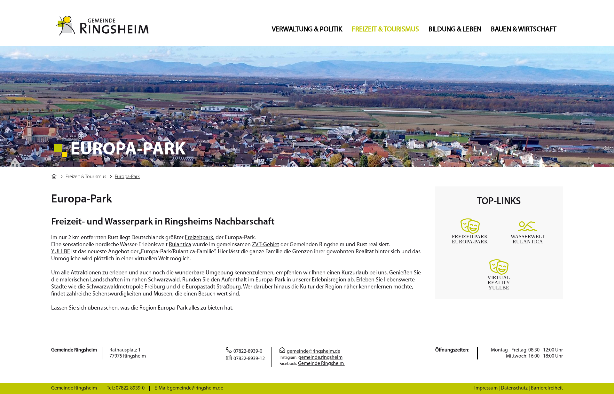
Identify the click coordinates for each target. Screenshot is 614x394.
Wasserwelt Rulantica (528, 239)
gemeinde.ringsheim (320, 357)
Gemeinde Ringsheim (321, 363)
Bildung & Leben (455, 29)
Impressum (486, 388)
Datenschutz (514, 388)
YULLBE (60, 252)
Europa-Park (127, 176)
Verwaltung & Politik (307, 29)
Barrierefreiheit (547, 388)
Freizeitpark (199, 238)
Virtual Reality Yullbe (498, 282)
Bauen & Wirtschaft (523, 29)
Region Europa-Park (163, 308)
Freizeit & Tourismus (385, 29)
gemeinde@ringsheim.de (313, 351)
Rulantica (180, 245)
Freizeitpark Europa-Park (470, 239)
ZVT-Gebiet (265, 245)
